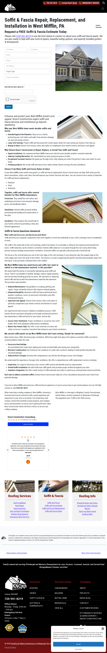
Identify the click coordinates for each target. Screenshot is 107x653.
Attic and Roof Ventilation (19, 511)
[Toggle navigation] (103, 9)
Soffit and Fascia (53, 503)
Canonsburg (61, 588)
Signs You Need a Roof (87, 511)
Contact (84, 603)
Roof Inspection (20, 508)
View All (59, 608)
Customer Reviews (89, 608)
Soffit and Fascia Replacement (53, 508)
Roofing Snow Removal (19, 514)
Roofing (34, 588)
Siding (33, 593)
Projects (84, 593)
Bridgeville (60, 603)
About (83, 588)
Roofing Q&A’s (87, 514)
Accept (78, 644)
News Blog (85, 598)
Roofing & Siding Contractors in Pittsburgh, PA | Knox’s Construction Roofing (42, 643)
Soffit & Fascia (37, 598)
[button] (103, 629)
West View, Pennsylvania (91, 553)
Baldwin (59, 593)
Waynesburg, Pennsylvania (16, 553)
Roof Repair (19, 506)
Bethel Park (61, 598)
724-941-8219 (51, 3)
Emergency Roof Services (19, 517)
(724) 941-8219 (23, 36)
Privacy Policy (78, 649)
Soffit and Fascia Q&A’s (53, 511)
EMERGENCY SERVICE (90, 3)
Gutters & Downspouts (36, 604)
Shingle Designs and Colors (87, 503)
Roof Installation (20, 503)
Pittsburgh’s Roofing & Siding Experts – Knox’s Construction (91, 616)
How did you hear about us (15, 87)
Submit (8, 107)
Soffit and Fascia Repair (53, 505)
